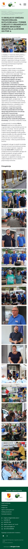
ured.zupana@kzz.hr (9, 526)
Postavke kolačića (6, 514)
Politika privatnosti (6, 512)
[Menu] (25, 4)
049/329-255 (7, 522)
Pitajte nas (4, 507)
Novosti (10, 11)
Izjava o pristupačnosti (7, 509)
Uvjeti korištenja (5, 503)
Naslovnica (4, 11)
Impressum (4, 505)
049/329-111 (7, 520)
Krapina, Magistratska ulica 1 (11, 518)
